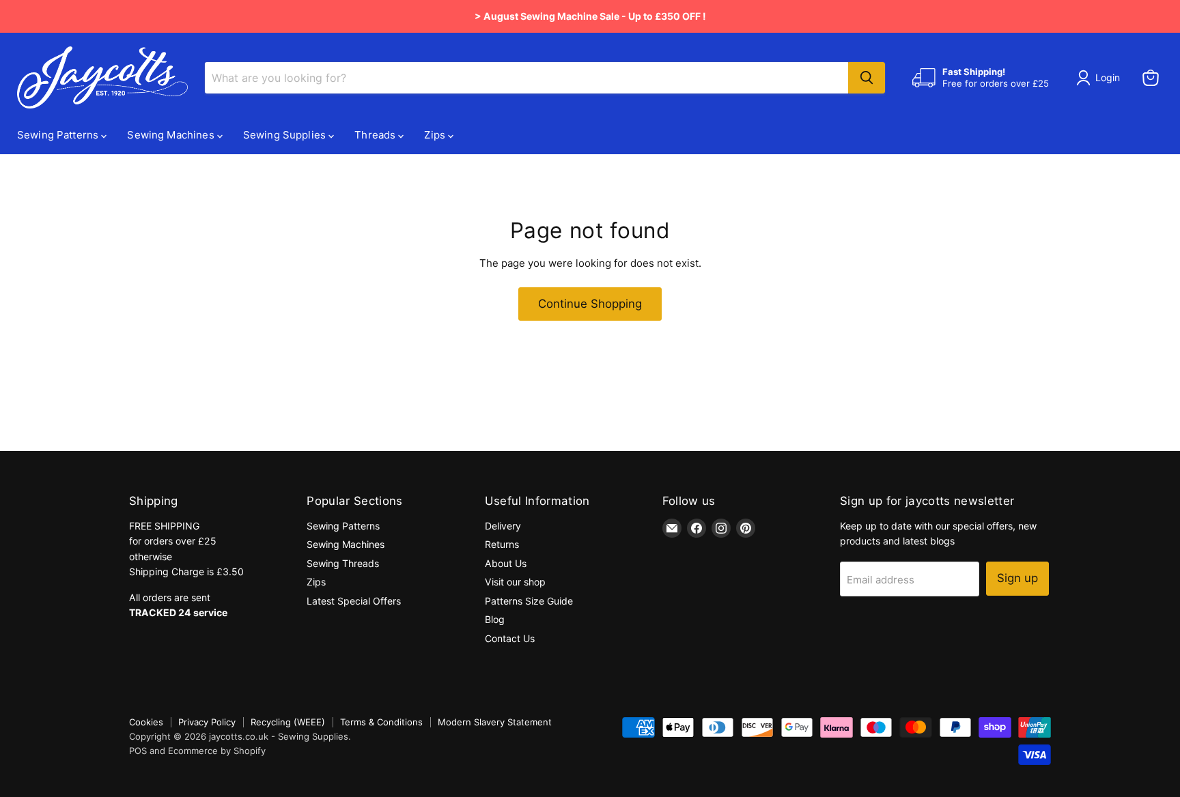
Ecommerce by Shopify (217, 750)
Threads (376, 134)
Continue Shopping (590, 303)
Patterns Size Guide (529, 601)
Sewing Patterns (59, 134)
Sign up (1017, 578)
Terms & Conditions (381, 721)
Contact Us (510, 638)
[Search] (866, 77)
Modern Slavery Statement (495, 721)
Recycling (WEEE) (288, 721)
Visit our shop (515, 582)
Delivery (503, 526)
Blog (495, 619)
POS (138, 750)
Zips (436, 134)
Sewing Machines (171, 134)
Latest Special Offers (354, 601)
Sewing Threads (343, 563)
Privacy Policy (207, 721)
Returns (502, 544)
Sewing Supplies (285, 134)
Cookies (146, 721)
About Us (505, 563)
